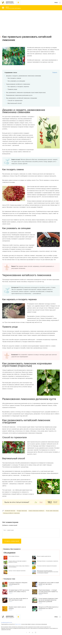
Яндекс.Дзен (18, 624)
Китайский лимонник (10, 510)
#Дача (13, 7)
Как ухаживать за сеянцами (16, 81)
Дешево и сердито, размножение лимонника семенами (23, 76)
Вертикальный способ (15, 103)
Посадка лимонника (22, 510)
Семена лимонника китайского (36, 510)
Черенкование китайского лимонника (18, 84)
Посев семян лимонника (52, 510)
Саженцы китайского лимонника (11, 513)
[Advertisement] (31, 21)
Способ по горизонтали (15, 100)
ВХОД (56, 2)
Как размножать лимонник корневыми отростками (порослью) (26, 92)
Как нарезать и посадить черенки (18, 86)
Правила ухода (12, 89)
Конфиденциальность (6, 622)
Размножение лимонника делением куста (19, 95)
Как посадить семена (14, 78)
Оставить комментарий (11, 541)
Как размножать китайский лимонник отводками (21, 98)
